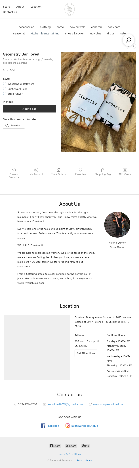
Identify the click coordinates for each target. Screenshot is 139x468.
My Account (36, 174)
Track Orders (58, 174)
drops (111, 33)
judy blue (95, 33)
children (96, 27)
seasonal (19, 33)
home (60, 27)
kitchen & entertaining (45, 33)
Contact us (10, 12)
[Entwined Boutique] (69, 9)
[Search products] (128, 40)
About (20, 6)
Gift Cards (125, 174)
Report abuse (84, 460)
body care (114, 27)
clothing (45, 27)
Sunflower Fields (17, 88)
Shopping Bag (103, 174)
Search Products (14, 176)
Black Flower (15, 93)
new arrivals (77, 27)
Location (35, 6)
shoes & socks (74, 33)
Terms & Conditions (69, 454)
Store (6, 6)
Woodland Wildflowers (21, 83)
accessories (26, 27)
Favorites (80, 174)
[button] (14, 126)
